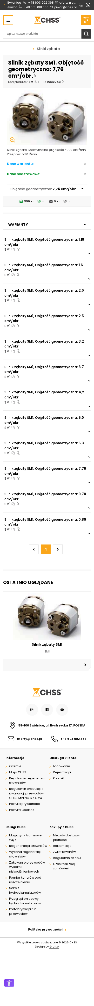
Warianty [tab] (18, 224)
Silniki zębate (48, 48)
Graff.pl (54, 946)
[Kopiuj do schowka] (36, 76)
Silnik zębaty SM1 (47, 644)
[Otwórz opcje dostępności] (9, 983)
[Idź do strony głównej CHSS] (47, 692)
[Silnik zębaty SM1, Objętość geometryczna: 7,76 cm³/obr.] (47, 116)
